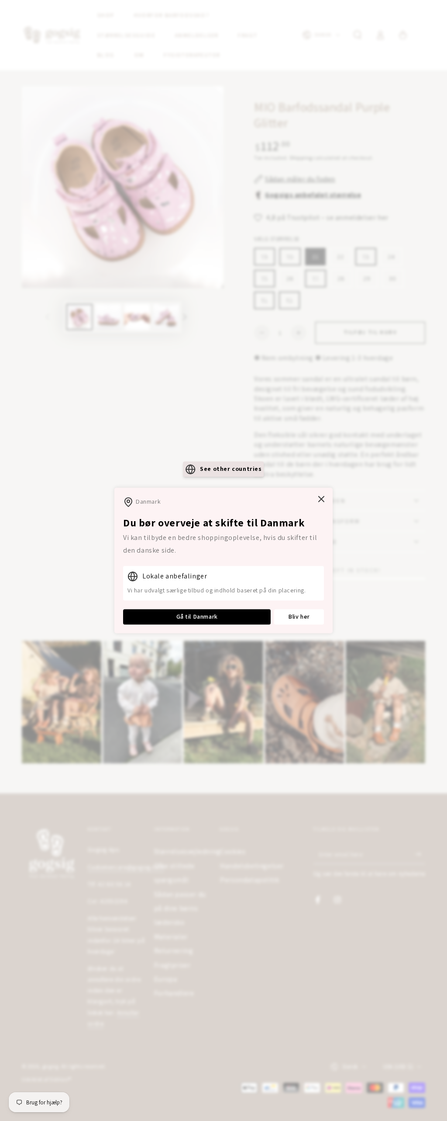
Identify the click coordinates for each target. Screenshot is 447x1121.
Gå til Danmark (197, 616)
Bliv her (299, 616)
